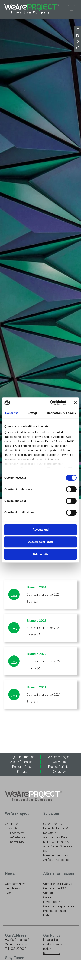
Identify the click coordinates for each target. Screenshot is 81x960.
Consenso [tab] (12, 413)
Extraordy (59, 771)
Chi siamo (11, 824)
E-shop (47, 915)
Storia (13, 828)
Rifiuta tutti (40, 554)
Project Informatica (21, 757)
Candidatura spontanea (58, 906)
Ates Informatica (21, 762)
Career (47, 897)
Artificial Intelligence (56, 860)
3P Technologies (59, 757)
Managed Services (55, 855)
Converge (59, 762)
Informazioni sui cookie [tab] (61, 413)
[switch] (71, 489)
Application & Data (55, 837)
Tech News (12, 888)
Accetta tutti (41, 529)
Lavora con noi (53, 902)
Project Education (55, 911)
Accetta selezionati (40, 541)
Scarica (32, 601)
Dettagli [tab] (32, 413)
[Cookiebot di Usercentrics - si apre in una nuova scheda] (50, 402)
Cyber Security (52, 824)
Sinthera (21, 771)
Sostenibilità (17, 841)
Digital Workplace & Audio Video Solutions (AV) (57, 846)
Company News (15, 884)
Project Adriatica (59, 766)
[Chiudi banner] (75, 402)
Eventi (9, 893)
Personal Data (21, 766)
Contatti (48, 893)
